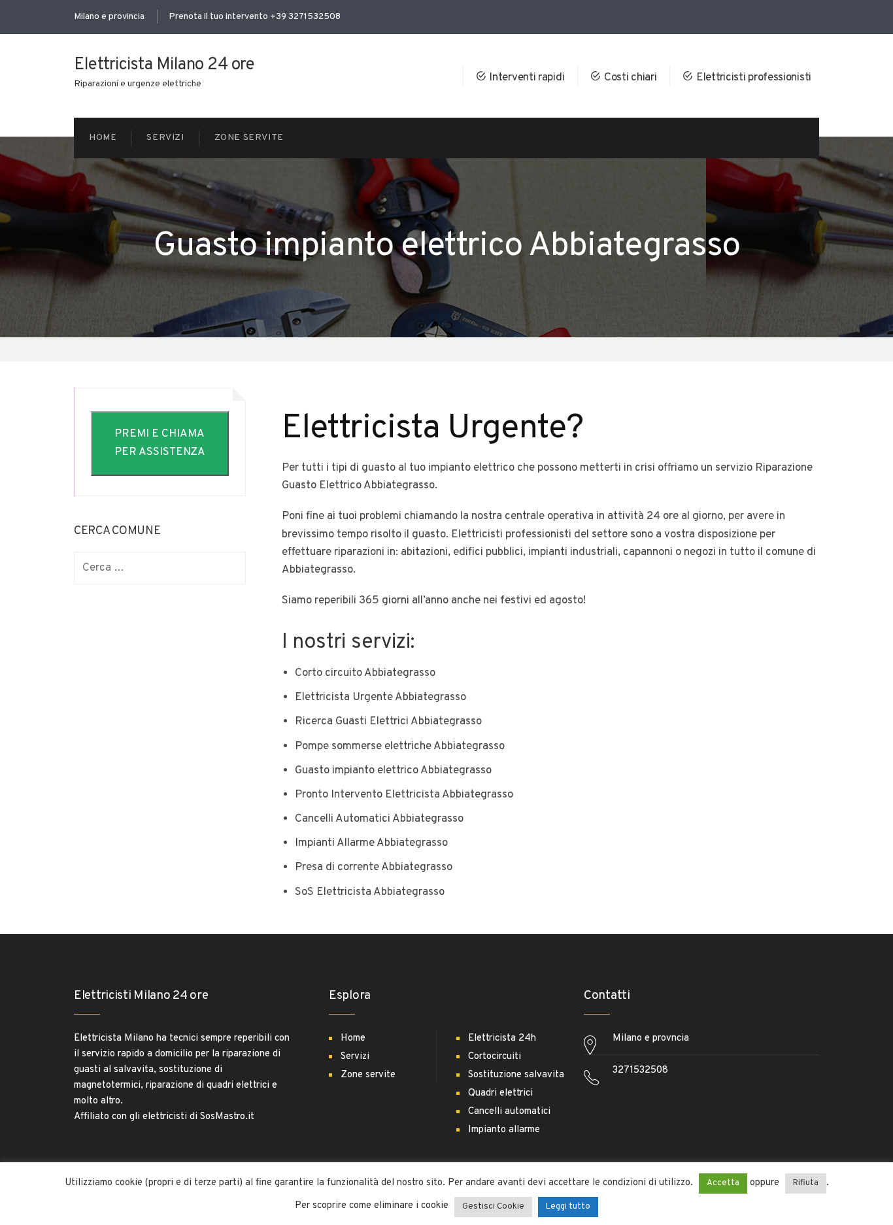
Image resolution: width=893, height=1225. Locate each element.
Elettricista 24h (502, 1038)
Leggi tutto (568, 1206)
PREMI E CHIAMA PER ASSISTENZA (159, 443)
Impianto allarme (504, 1130)
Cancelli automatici (509, 1111)
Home (353, 1038)
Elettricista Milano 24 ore (164, 65)
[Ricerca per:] (160, 568)
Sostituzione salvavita (516, 1075)
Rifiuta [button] (805, 1183)
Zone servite (368, 1075)
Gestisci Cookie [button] (493, 1206)
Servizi (355, 1056)
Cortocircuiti (494, 1056)
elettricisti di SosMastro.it (198, 1117)
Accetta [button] (723, 1183)
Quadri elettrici (500, 1093)
